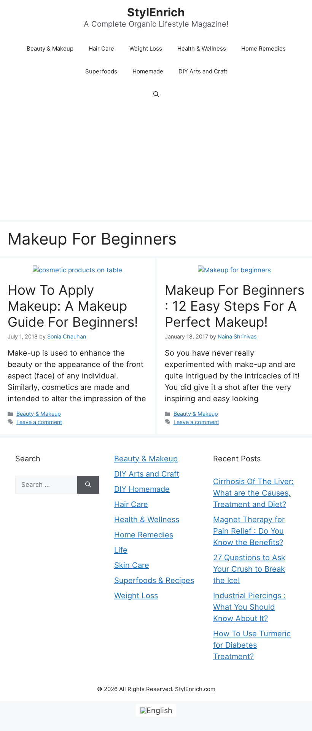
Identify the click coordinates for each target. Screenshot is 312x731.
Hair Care (101, 48)
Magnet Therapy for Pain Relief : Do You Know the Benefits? (249, 531)
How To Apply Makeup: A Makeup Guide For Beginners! (73, 306)
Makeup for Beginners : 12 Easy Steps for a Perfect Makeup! (234, 306)
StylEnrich (156, 12)
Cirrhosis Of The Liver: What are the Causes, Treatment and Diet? (253, 493)
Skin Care (131, 565)
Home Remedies (263, 48)
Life (120, 550)
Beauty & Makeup (50, 48)
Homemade (147, 71)
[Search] (88, 485)
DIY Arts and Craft (202, 71)
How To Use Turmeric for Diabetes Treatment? (252, 645)
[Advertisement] (156, 163)
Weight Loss (145, 48)
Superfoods (101, 71)
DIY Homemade (142, 489)
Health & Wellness (201, 48)
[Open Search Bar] (156, 94)
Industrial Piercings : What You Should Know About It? (249, 607)
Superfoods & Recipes (154, 580)
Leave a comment (39, 422)
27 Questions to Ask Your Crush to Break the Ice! (249, 569)
